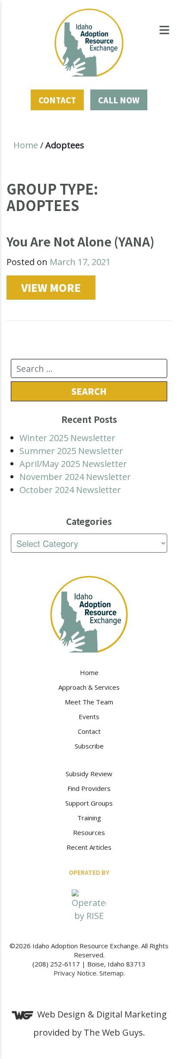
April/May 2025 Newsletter (73, 464)
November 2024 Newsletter (75, 477)
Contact (89, 731)
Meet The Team (89, 701)
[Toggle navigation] (164, 30)
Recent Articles (89, 847)
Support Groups (89, 803)
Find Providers (89, 788)
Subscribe (89, 746)
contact (57, 100)
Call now (119, 100)
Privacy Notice (75, 973)
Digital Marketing (131, 1014)
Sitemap (111, 973)
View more (51, 287)
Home (25, 145)
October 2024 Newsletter (70, 490)
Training (89, 817)
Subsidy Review (89, 773)
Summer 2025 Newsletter (71, 451)
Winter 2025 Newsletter (67, 438)
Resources (89, 832)
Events (89, 716)
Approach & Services (89, 687)
